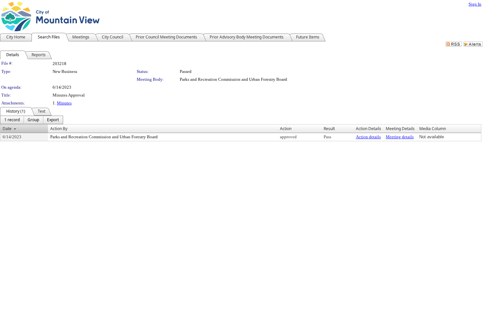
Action (285, 128)
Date (7, 128)
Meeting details (400, 136)
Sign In (475, 4)
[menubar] (31, 120)
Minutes (64, 103)
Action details (368, 136)
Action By (58, 128)
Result (329, 128)
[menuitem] (12, 120)
